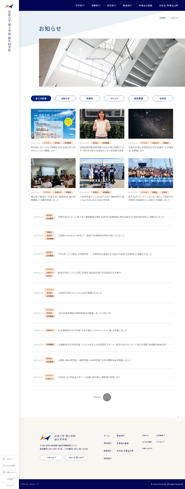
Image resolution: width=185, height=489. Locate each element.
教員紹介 (127, 5)
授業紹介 (95, 5)
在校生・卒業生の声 (168, 5)
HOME (163, 17)
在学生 (163, 98)
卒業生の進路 (145, 5)
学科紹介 (80, 5)
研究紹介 (111, 5)
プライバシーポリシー (29, 484)
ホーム (106, 435)
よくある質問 (147, 442)
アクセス (159, 442)
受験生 (89, 98)
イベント (114, 98)
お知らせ (65, 98)
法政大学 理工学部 (64, 437)
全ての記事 (41, 98)
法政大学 (50, 457)
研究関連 (138, 98)
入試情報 (159, 435)
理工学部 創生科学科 (9, 31)
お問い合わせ (147, 448)
